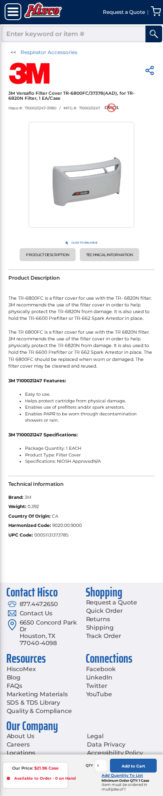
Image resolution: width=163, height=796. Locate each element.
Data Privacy (106, 744)
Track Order (103, 636)
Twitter (96, 685)
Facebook (101, 669)
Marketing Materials (37, 694)
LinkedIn (99, 677)
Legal (95, 736)
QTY (89, 765)
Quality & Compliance (39, 711)
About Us (20, 736)
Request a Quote (111, 602)
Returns (98, 619)
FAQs (14, 685)
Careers (18, 744)
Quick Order (104, 610)
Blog (13, 677)
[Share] (150, 71)
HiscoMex (21, 669)
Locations (21, 752)
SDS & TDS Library (34, 702)
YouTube (99, 694)
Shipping (100, 627)
